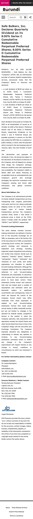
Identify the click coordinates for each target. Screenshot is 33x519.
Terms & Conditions (16, 516)
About (8, 508)
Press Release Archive (19, 508)
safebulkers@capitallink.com (17, 399)
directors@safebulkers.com (16, 376)
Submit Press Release (16, 512)
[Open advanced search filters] (25, 17)
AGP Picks (5, 3)
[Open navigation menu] (3, 17)
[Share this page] (30, 17)
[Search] (21, 17)
